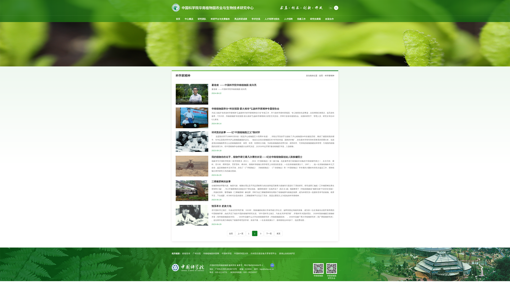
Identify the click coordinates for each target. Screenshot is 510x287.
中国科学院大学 (241, 253)
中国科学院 (227, 253)
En (331, 8)
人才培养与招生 (272, 19)
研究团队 (202, 19)
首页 (178, 19)
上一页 (240, 234)
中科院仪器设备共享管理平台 (264, 253)
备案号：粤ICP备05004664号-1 (250, 265)
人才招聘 (288, 19)
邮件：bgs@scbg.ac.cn (264, 269)
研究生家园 (315, 19)
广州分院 (197, 253)
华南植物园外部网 (211, 253)
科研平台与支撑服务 (220, 19)
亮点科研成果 (240, 19)
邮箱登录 (186, 253)
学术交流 (256, 19)
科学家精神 (329, 76)
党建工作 (301, 19)
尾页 (278, 234)
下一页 (269, 234)
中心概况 (189, 19)
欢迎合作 (329, 19)
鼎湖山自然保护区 (287, 253)
